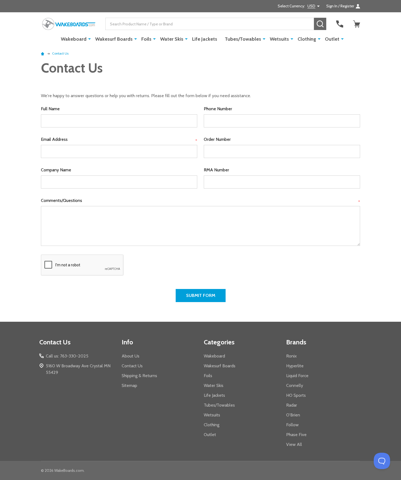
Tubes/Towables (243, 39)
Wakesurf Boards (114, 39)
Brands (296, 342)
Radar (291, 405)
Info (127, 342)
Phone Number (218, 108)
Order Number (217, 139)
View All (294, 444)
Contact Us (132, 365)
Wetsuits (279, 39)
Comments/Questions (200, 201)
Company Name (56, 169)
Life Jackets (204, 39)
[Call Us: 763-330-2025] (339, 24)
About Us (130, 356)
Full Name (50, 108)
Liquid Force (297, 375)
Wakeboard (73, 39)
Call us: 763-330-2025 (67, 356)
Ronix (291, 356)
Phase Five (296, 434)
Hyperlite (295, 365)
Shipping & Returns (139, 375)
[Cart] (356, 24)
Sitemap (129, 385)
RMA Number (216, 169)
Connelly (294, 385)
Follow (292, 424)
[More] (89, 38)
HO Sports (296, 395)
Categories (219, 342)
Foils (146, 39)
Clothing (307, 39)
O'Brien (293, 415)
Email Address (119, 140)
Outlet (332, 39)
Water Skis (171, 39)
